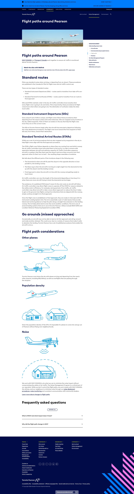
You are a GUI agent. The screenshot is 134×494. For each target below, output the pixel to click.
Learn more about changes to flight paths (36, 394)
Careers (41, 454)
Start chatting (106, 2)
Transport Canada (41, 60)
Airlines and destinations (28, 465)
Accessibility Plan (26, 483)
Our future (41, 446)
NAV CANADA (27, 60)
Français (109, 9)
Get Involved (75, 444)
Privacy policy (86, 483)
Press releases (58, 450)
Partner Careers (43, 457)
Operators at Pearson (27, 470)
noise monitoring (36, 391)
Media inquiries (59, 444)
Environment (105, 14)
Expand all (52, 409)
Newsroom (41, 9)
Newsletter (25, 472)
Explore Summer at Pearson (102, 6)
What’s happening (27, 474)
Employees (59, 9)
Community (50, 9)
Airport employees (27, 467)
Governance (42, 450)
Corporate (31, 9)
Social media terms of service (66, 483)
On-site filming (59, 448)
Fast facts (57, 446)
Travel (24, 9)
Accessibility (25, 458)
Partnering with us (43, 448)
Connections (25, 450)
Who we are (42, 444)
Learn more (72, 70)
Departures (25, 446)
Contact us (25, 463)
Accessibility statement (38, 483)
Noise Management (94, 14)
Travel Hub (25, 444)
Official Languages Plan (51, 483)
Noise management (77, 446)
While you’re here (26, 452)
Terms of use (78, 483)
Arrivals (24, 448)
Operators (68, 9)
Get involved (83, 14)
